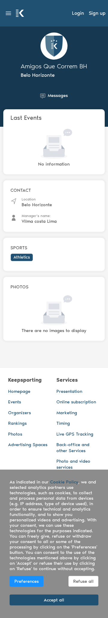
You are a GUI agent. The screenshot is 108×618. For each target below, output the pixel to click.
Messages (58, 95)
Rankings (17, 423)
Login (78, 13)
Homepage (19, 391)
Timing (63, 423)
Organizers (19, 412)
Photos (15, 434)
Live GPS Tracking (74, 434)
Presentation (69, 391)
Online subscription (76, 402)
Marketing (66, 412)
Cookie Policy (64, 482)
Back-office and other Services (72, 447)
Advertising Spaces (27, 444)
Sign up (97, 13)
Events (14, 402)
